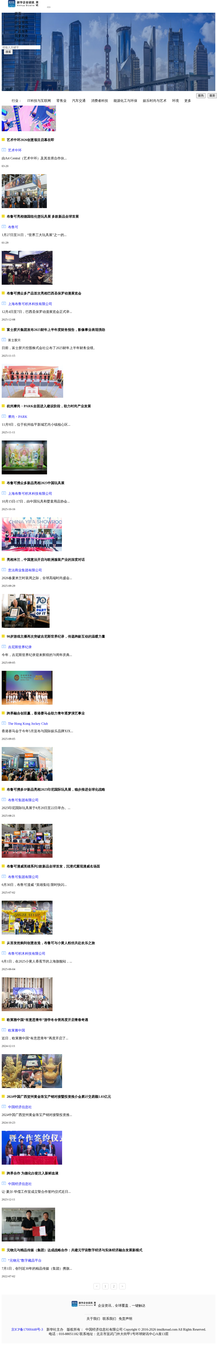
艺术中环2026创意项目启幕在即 (30, 140)
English (20, 40)
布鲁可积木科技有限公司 (26, 953)
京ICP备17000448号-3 (27, 1329)
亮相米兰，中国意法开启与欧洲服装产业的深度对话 (46, 559)
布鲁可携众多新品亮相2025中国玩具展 (35, 483)
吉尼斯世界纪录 (20, 647)
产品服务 (21, 31)
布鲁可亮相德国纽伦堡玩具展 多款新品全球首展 (43, 216)
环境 (175, 100)
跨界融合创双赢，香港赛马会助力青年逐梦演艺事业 (46, 713)
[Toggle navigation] (48, 7)
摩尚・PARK (17, 416)
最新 (212, 95)
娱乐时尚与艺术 (155, 100)
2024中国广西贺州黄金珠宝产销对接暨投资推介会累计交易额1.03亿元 (59, 1096)
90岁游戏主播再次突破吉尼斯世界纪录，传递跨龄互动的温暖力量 (56, 636)
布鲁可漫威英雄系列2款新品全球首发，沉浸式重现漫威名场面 (53, 866)
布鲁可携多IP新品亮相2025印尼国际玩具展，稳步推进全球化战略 (56, 789)
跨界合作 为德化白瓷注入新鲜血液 (32, 1173)
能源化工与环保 (125, 100)
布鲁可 (13, 227)
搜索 (8, 51)
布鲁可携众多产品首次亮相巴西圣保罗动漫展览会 (44, 293)
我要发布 (21, 35)
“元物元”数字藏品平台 (25, 1260)
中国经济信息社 (20, 1107)
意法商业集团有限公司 (25, 570)
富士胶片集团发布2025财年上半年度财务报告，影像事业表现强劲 (56, 329)
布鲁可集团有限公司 (23, 800)
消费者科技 (99, 100)
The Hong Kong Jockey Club (28, 723)
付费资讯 (21, 27)
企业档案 (21, 18)
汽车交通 (79, 100)
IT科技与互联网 (39, 100)
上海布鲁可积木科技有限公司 (30, 304)
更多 (187, 100)
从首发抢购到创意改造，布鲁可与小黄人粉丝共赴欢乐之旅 (51, 943)
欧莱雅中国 (16, 1030)
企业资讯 (21, 22)
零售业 (61, 100)
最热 (201, 95)
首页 (18, 13)
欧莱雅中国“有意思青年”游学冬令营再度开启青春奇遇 (47, 1020)
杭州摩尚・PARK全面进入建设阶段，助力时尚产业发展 (49, 406)
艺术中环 (15, 150)
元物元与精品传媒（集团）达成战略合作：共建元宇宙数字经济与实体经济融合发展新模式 (74, 1250)
